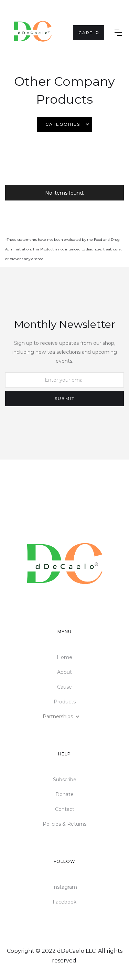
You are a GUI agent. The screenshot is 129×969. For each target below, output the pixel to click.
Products (65, 702)
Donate (64, 794)
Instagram (64, 887)
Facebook (64, 902)
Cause (64, 687)
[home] (32, 33)
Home (64, 657)
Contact (64, 809)
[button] (88, 32)
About (64, 672)
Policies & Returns (64, 824)
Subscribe (64, 779)
